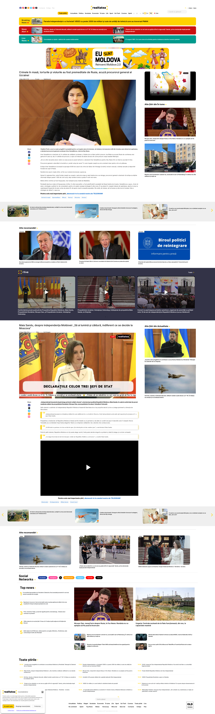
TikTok (99, 577)
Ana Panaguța (47, 332)
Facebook (29, 152)
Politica (81, 13)
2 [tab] (107, 317)
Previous (1, 208)
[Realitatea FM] (145, 13)
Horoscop (105, 707)
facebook (20, 8)
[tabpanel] (46, 296)
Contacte (42, 8)
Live (157, 13)
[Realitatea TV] (150, 13)
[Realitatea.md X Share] (29, 155)
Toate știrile (63, 13)
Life (107, 13)
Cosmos (124, 13)
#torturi (70, 197)
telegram (31, 8)
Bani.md (122, 707)
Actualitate (73, 13)
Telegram (29, 158)
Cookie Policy (11, 710)
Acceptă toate (8, 706)
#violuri (84, 197)
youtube (34, 8)
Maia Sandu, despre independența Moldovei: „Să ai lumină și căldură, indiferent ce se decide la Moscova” (76, 327)
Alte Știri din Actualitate (156, 326)
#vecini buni (73, 502)
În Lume (37, 79)
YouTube (90, 577)
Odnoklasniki (29, 161)
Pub (53, 8)
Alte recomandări (27, 228)
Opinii (130, 13)
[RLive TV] (23, 272)
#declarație (44, 502)
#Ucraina (77, 197)
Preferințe (37, 706)
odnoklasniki (28, 8)
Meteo (97, 707)
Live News (24, 39)
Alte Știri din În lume (155, 104)
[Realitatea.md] (190, 705)
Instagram (53, 577)
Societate (88, 13)
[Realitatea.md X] (26, 8)
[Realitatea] (116, 8)
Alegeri (86, 703)
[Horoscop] (134, 13)
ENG (190, 8)
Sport (111, 13)
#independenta (54, 502)
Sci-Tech (117, 13)
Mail (29, 163)
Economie (95, 13)
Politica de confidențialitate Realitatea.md (26, 710)
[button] (42, 692)
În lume (102, 13)
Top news (27, 588)
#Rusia (64, 197)
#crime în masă (45, 197)
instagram (23, 8)
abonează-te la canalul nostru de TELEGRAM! (85, 194)
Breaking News (26, 21)
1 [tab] (105, 317)
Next (213, 208)
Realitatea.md (47, 79)
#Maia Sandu (64, 502)
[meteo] (140, 13)
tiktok (36, 8)
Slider (37, 332)
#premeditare (56, 197)
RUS (195, 8)
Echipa (48, 8)
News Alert (24, 30)
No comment (73, 707)
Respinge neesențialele (23, 706)
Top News (89, 707)
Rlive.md (114, 707)
